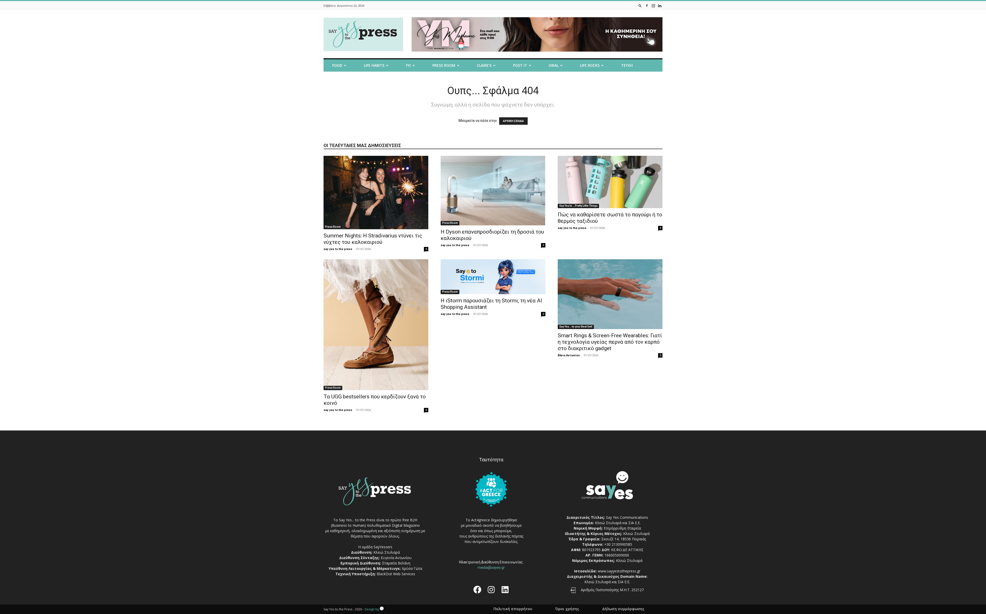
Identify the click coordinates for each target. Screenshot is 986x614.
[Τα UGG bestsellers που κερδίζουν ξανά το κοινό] (376, 324)
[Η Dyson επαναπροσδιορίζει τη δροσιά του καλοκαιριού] (493, 190)
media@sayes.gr (491, 567)
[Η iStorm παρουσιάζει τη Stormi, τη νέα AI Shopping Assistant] (493, 276)
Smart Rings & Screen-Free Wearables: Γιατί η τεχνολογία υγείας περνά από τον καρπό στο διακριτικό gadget (610, 341)
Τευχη (627, 65)
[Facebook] (647, 5)
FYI (408, 65)
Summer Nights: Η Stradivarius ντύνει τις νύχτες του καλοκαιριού (373, 239)
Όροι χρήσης (567, 609)
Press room (443, 65)
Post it (520, 65)
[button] (640, 5)
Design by (372, 609)
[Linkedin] (659, 5)
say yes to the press (338, 249)
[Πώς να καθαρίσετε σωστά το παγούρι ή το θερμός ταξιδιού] (610, 182)
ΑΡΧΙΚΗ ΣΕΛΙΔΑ (513, 121)
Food (337, 65)
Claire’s (484, 65)
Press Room (333, 226)
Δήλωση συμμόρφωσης (623, 609)
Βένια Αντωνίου (569, 355)
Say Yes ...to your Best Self (575, 326)
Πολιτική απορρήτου (513, 609)
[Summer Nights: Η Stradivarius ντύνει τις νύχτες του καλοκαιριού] (376, 192)
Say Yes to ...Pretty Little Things (578, 205)
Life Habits (374, 65)
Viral (553, 65)
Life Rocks (590, 65)
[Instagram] (653, 5)
